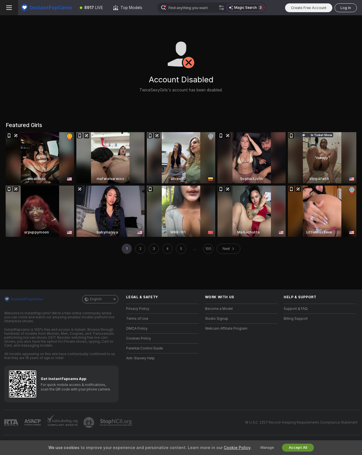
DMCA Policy (137, 328)
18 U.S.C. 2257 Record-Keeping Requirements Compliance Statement (301, 422)
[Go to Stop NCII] (116, 422)
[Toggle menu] (9, 7)
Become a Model (219, 309)
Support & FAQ (296, 309)
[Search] (221, 8)
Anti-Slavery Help (140, 358)
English (96, 299)
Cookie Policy (237, 447)
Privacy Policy (137, 309)
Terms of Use (137, 319)
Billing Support (296, 319)
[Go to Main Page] (46, 7)
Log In (346, 8)
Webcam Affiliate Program (226, 328)
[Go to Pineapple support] (89, 422)
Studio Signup (216, 319)
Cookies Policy (138, 338)
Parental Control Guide (144, 348)
